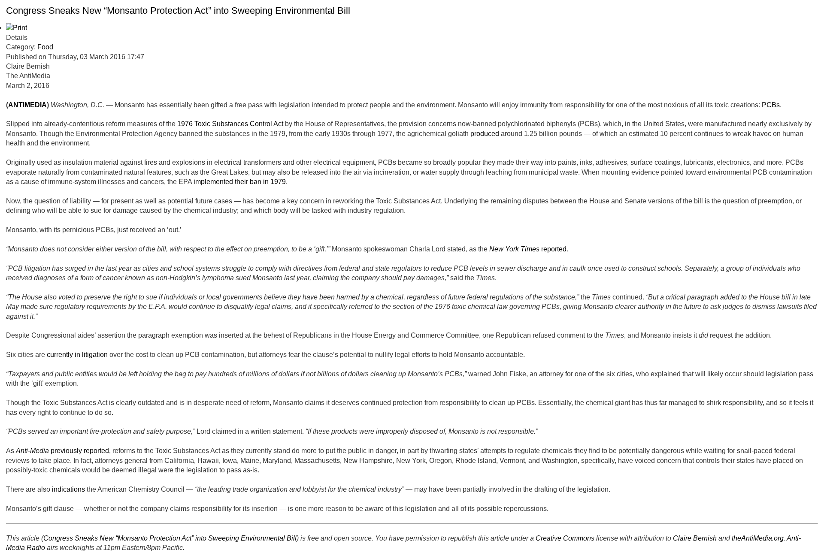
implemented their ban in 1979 (240, 181)
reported (527, 249)
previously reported (62, 450)
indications (68, 489)
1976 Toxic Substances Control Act (230, 123)
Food (45, 47)
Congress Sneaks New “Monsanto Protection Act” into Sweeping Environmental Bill (178, 10)
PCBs (771, 105)
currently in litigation (77, 354)
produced (484, 133)
